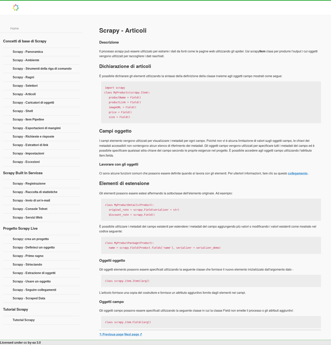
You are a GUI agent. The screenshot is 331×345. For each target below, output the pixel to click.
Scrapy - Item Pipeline (28, 119)
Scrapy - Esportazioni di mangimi (37, 128)
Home (14, 28)
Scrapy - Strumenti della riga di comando (42, 68)
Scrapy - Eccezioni (26, 161)
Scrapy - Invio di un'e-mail (31, 200)
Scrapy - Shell (23, 111)
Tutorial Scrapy (24, 320)
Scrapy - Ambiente (26, 60)
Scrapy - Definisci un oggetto (34, 247)
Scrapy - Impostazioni (28, 153)
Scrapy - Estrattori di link (30, 145)
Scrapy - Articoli (24, 94)
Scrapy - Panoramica (28, 51)
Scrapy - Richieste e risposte (33, 136)
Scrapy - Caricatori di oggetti (33, 102)
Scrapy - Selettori (25, 85)
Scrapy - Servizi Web (28, 217)
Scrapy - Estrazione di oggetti (34, 273)
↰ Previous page (111, 334)
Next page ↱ (133, 334)
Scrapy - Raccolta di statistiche (35, 192)
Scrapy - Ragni (23, 77)
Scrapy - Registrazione (29, 183)
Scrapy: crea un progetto (31, 239)
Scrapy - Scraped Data (29, 298)
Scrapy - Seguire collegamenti (34, 289)
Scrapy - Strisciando (27, 264)
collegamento (298, 173)
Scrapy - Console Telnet (30, 208)
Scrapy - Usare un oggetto (32, 281)
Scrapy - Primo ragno (28, 256)
